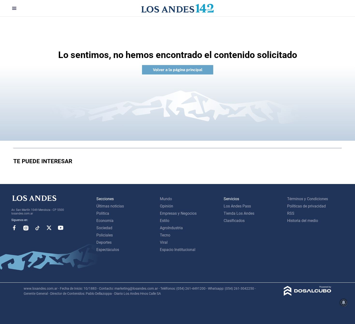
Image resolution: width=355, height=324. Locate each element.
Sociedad (104, 228)
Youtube (61, 228)
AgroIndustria (171, 228)
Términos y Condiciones (307, 199)
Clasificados (234, 220)
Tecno (165, 235)
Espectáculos (107, 249)
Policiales (104, 235)
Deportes (104, 242)
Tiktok (37, 228)
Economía (105, 220)
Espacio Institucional (177, 249)
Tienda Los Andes (239, 213)
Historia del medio (302, 220)
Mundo (166, 199)
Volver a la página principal (177, 69)
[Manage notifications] (344, 302)
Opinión (166, 206)
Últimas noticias (110, 206)
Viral (164, 242)
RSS (290, 213)
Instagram (26, 228)
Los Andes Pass (237, 206)
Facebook (14, 228)
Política (102, 213)
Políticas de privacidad (306, 206)
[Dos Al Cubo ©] (307, 294)
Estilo (164, 220)
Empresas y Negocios (178, 213)
